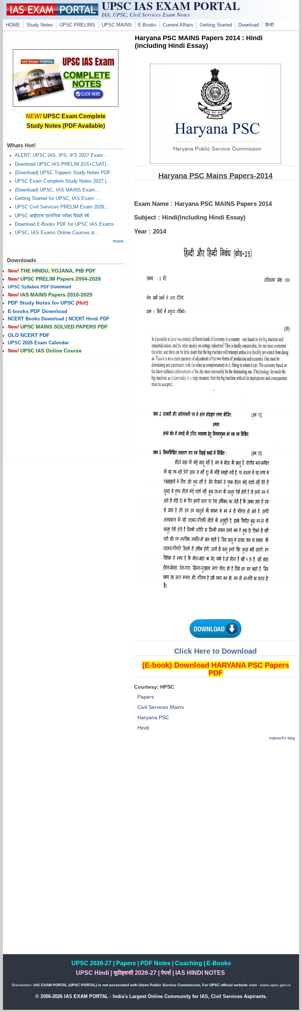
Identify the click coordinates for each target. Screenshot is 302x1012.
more (118, 241)
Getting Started (216, 25)
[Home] (52, 14)
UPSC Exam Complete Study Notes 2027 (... (63, 181)
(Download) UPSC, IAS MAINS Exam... (57, 190)
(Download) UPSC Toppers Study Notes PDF (62, 172)
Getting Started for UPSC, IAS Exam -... (58, 198)
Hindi (143, 728)
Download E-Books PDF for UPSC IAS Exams (64, 224)
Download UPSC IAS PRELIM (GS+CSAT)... (62, 164)
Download (248, 25)
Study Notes (40, 25)
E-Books (147, 25)
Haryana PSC (153, 717)
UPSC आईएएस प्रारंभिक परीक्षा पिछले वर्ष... (54, 215)
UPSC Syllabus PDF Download (39, 286)
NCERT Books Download (36, 318)
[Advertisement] (215, 799)
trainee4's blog (282, 738)
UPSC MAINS (117, 25)
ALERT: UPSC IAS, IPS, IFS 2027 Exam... (61, 155)
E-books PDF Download (37, 311)
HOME (13, 25)
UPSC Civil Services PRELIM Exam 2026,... (62, 207)
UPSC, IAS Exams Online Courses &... (57, 232)
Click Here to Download (215, 651)
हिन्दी (269, 25)
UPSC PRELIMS (77, 25)
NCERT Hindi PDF (89, 318)
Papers (145, 697)
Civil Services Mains (160, 707)
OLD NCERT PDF (29, 335)
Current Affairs (178, 25)
